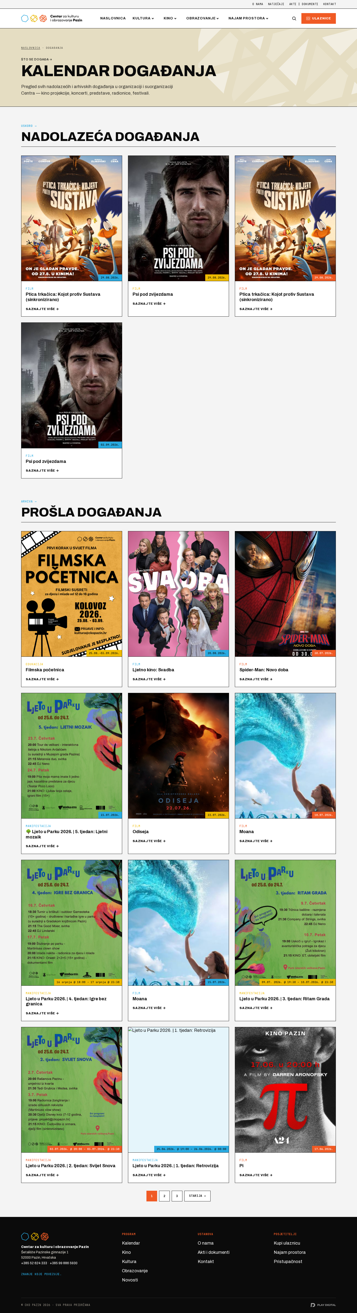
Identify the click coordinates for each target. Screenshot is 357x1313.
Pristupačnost (288, 1261)
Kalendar (131, 1243)
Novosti (130, 1280)
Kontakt (329, 4)
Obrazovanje (200, 18)
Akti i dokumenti (303, 4)
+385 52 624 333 (34, 1263)
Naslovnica (113, 18)
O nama (257, 4)
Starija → (197, 1196)
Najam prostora (247, 18)
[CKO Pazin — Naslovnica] (51, 18)
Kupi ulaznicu (287, 1243)
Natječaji (276, 4)
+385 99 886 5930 (63, 1263)
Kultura (142, 18)
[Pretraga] (294, 18)
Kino (168, 18)
